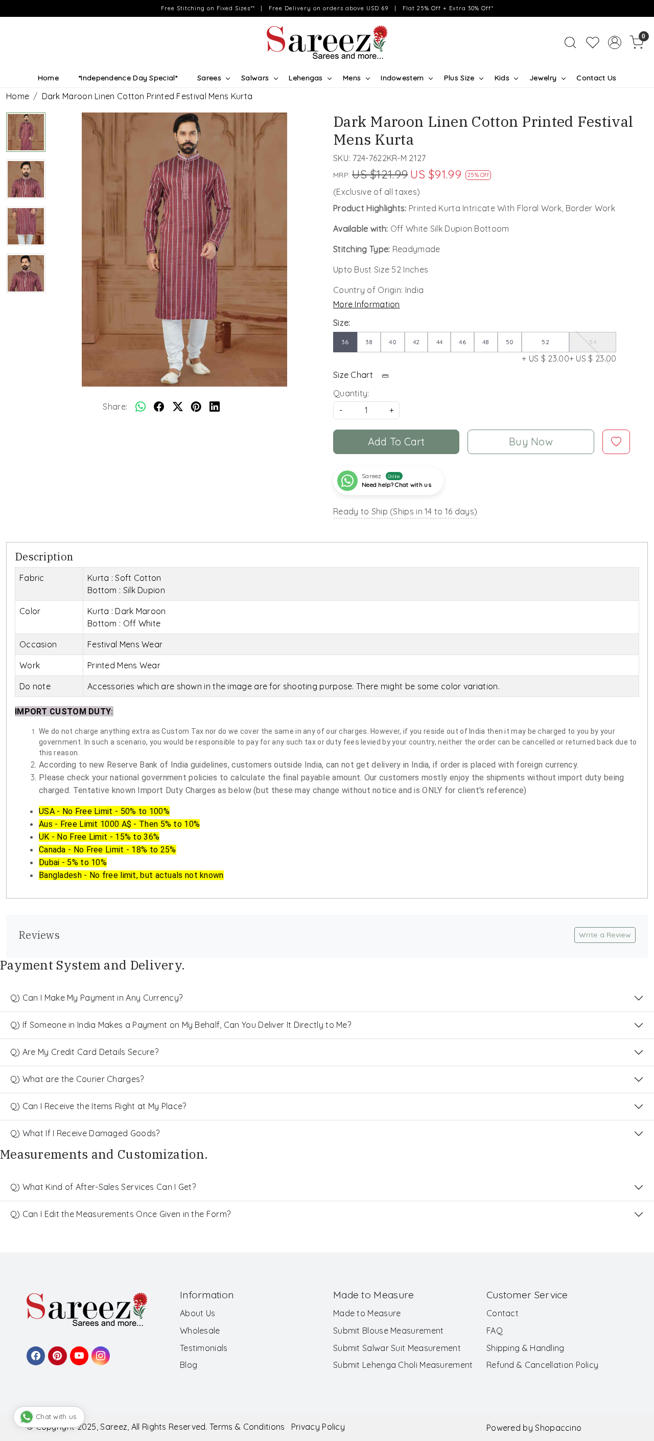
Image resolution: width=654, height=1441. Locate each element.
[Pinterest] (55, 1351)
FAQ (494, 1330)
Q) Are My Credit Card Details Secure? (84, 1052)
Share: (115, 406)
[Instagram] (99, 1351)
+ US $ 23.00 (545, 351)
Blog (188, 1365)
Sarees (209, 77)
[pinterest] (196, 406)
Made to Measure (367, 1313)
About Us (197, 1313)
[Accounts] (614, 42)
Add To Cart (396, 441)
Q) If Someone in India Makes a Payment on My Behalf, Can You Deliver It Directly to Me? (180, 1025)
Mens (352, 77)
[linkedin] (214, 406)
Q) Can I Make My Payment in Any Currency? (96, 998)
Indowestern (402, 77)
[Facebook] (34, 1351)
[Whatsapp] (140, 406)
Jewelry (542, 77)
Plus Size (459, 77)
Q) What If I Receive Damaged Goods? (85, 1133)
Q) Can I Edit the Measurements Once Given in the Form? (120, 1214)
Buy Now (531, 441)
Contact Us (596, 77)
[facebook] (159, 406)
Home (48, 77)
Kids (502, 77)
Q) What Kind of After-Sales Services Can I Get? (103, 1187)
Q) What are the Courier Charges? (77, 1079)
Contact (502, 1313)
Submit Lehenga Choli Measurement (403, 1365)
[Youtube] (77, 1351)
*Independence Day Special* (128, 77)
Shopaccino (558, 1428)
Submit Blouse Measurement (388, 1330)
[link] (570, 42)
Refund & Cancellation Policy (542, 1365)
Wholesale (200, 1330)
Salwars (255, 77)
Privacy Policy (318, 1427)
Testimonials (204, 1348)
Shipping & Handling (525, 1348)
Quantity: (351, 393)
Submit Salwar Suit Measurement (397, 1348)
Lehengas (305, 77)
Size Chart (354, 375)
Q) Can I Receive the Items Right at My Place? (98, 1106)
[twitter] (178, 406)
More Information (366, 304)
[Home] (327, 42)
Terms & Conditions (247, 1427)
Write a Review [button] (605, 934)
